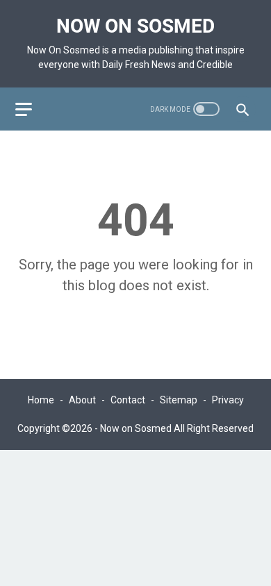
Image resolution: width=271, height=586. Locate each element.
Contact (127, 399)
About (82, 399)
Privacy (228, 399)
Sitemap (178, 399)
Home (41, 399)
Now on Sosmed (135, 26)
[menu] (32, 109)
